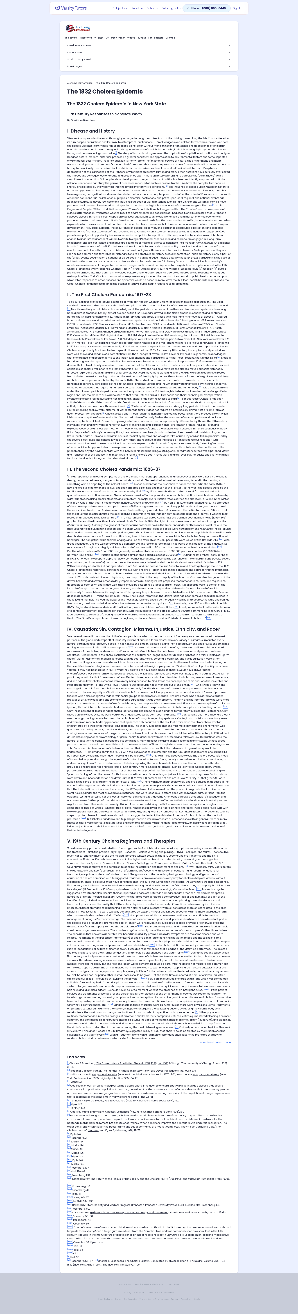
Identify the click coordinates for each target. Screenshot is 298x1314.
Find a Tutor (125, 1284)
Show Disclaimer (105, 1299)
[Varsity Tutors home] (71, 8)
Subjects (119, 8)
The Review (71, 37)
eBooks (142, 37)
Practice (137, 8)
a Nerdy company (161, 1299)
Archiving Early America (80, 83)
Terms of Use (145, 1299)
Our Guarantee (130, 1299)
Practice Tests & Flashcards (149, 1284)
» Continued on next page (215, 1042)
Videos (131, 37)
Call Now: (206, 8)
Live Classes (173, 1284)
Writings (99, 37)
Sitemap (170, 37)
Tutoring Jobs (171, 8)
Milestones (86, 37)
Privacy (118, 1299)
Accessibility (186, 1299)
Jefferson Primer (115, 37)
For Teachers (155, 37)
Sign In (237, 8)
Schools (152, 8)
